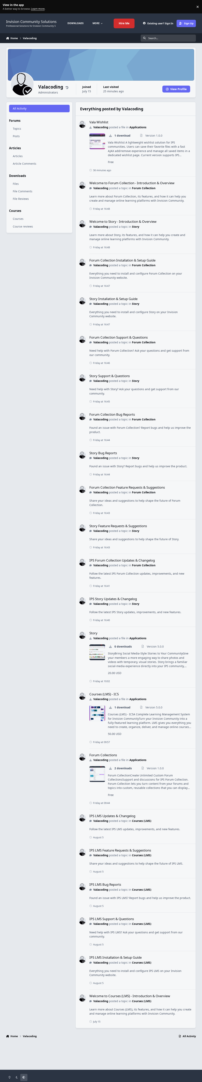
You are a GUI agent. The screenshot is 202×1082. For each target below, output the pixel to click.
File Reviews (21, 199)
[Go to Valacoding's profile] (82, 124)
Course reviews (23, 226)
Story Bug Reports (103, 453)
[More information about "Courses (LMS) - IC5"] (97, 713)
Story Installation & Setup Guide (113, 298)
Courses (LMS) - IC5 (104, 694)
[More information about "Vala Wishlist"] (97, 141)
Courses (18, 219)
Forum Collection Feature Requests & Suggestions (127, 487)
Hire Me (124, 23)
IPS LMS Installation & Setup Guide (115, 957)
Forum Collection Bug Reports (112, 414)
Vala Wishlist (98, 122)
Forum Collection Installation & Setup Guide (122, 260)
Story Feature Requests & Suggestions (118, 526)
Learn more (7, 7)
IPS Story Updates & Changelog (113, 599)
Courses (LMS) (141, 821)
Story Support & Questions (109, 376)
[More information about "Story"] (97, 652)
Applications (137, 127)
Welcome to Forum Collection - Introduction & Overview (131, 183)
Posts (16, 136)
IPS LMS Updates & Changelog (112, 816)
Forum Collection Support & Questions (118, 337)
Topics (17, 128)
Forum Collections (103, 755)
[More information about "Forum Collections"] (97, 774)
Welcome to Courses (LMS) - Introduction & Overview (129, 996)
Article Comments (24, 163)
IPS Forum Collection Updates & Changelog (122, 560)
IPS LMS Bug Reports (105, 884)
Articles (18, 156)
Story (135, 226)
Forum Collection (143, 188)
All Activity (19, 108)
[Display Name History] (66, 87)
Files (16, 184)
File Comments (22, 191)
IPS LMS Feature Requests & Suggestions (120, 850)
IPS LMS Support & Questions (111, 919)
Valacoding (100, 127)
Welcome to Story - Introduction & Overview (122, 221)
